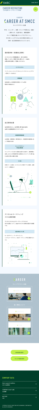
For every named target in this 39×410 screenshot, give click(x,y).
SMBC (5, 3)
